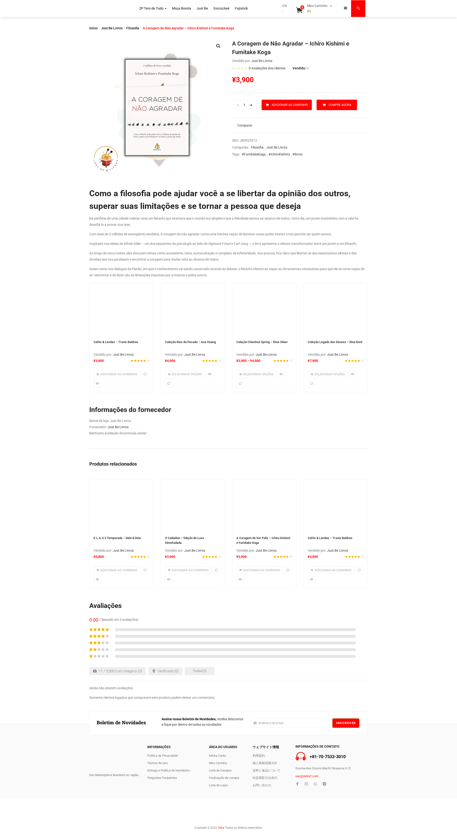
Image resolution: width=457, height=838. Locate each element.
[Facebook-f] (297, 784)
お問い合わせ (262, 785)
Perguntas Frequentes (162, 778)
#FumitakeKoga (254, 154)
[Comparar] (145, 374)
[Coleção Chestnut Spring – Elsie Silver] (264, 309)
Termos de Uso (157, 763)
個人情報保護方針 (265, 763)
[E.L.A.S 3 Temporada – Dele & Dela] (121, 505)
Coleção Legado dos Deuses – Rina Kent (335, 342)
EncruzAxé (221, 8)
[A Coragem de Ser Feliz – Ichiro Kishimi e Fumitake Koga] (264, 505)
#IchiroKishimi (279, 154)
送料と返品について (266, 770)
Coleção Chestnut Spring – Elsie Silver (262, 342)
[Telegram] (324, 784)
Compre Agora (339, 105)
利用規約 (259, 755)
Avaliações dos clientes (267, 68)
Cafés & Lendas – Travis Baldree (116, 342)
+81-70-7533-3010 (328, 756)
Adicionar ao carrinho (290, 105)
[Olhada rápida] (97, 383)
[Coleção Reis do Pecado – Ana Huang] (193, 309)
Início (93, 28)
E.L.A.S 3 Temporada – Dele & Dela (117, 538)
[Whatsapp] (315, 784)
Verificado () (168, 671)
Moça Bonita (181, 8)
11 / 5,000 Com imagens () (120, 671)
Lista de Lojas (218, 785)
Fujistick (241, 8)
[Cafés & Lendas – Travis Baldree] (121, 309)
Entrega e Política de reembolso (168, 770)
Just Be (202, 8)
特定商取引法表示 (265, 778)
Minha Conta (217, 755)
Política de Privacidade (162, 755)
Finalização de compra (224, 778)
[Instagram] (306, 784)
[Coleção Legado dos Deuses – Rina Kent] (336, 309)
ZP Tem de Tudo (151, 8)
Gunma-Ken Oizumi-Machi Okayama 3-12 (323, 768)
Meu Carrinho (218, 763)
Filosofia (132, 28)
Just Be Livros (112, 28)
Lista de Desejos (220, 770)
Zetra (221, 827)
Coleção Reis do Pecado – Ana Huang (190, 342)
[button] (314, 8)
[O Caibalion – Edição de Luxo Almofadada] (193, 505)
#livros (298, 154)
